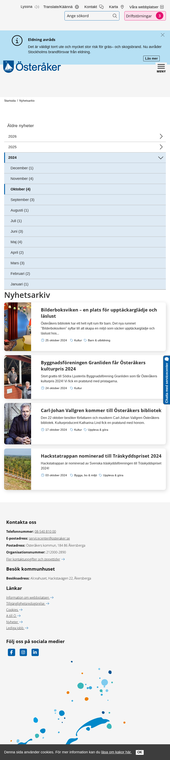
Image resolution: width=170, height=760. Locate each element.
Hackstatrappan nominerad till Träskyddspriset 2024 (101, 456)
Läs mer (152, 59)
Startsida (10, 100)
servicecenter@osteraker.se (49, 538)
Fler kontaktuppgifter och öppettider (33, 559)
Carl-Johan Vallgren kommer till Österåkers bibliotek (101, 410)
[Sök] (114, 15)
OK (139, 752)
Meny (161, 71)
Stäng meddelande (161, 35)
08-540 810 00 (45, 531)
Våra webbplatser (144, 7)
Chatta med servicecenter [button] (167, 382)
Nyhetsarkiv (27, 100)
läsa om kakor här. (116, 752)
